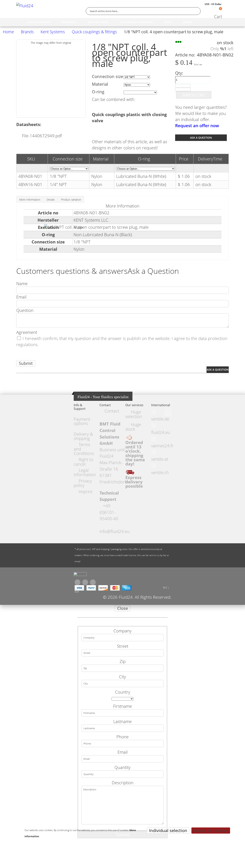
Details (51, 199)
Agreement (26, 332)
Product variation (71, 199)
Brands (27, 32)
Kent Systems (53, 32)
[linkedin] (93, 582)
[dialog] (122, 723)
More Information (29, 199)
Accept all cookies (211, 830)
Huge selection (133, 414)
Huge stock (133, 426)
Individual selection (168, 830)
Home (8, 32)
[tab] (29, 199)
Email (21, 297)
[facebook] (77, 582)
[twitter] (85, 582)
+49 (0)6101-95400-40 (109, 512)
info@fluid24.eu (115, 531)
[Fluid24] (32, 11)
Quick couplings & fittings (94, 32)
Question (24, 310)
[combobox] (143, 11)
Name (22, 283)
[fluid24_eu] (80, 575)
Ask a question (201, 137)
